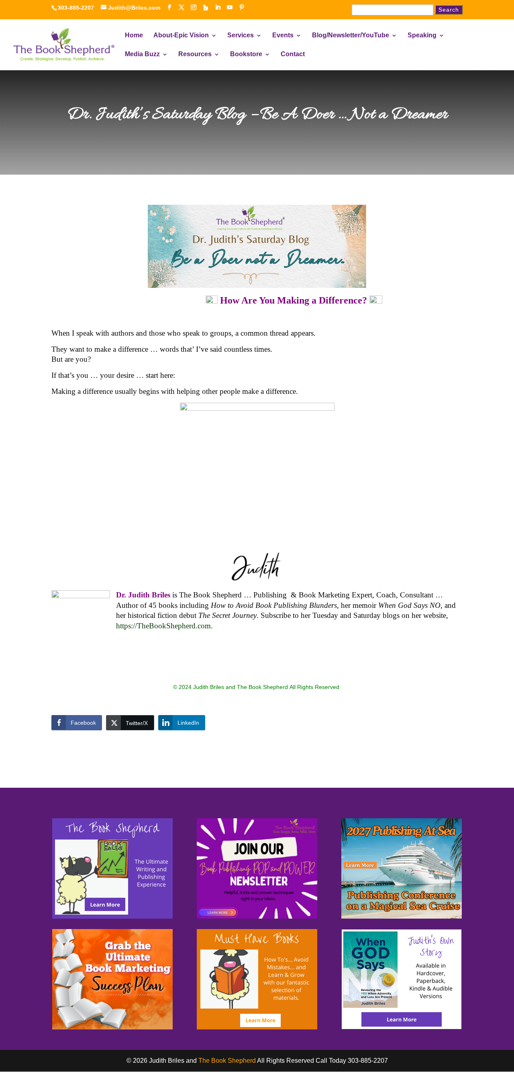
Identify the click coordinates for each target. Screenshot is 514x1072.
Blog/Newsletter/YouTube (350, 36)
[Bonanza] (205, 7)
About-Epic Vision (181, 36)
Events (283, 36)
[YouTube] (230, 7)
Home (134, 36)
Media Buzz (142, 54)
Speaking (422, 36)
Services (240, 36)
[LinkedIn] (217, 7)
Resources (195, 54)
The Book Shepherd (262, 687)
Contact (293, 54)
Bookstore (246, 54)
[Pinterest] (242, 7)
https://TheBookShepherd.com (163, 626)
